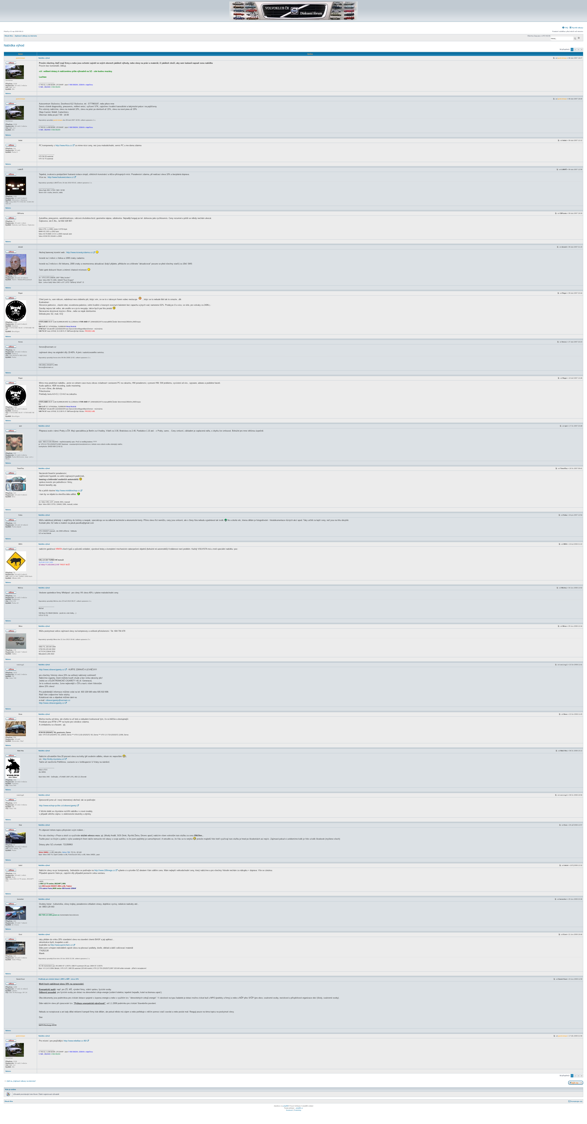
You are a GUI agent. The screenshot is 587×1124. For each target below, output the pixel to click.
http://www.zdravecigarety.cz (51, 669)
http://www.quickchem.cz (61, 945)
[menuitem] (565, 27)
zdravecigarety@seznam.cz (58, 700)
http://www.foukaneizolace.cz (61, 177)
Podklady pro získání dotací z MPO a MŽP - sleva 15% (59, 979)
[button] (581, 49)
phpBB (285, 1106)
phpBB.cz (299, 1108)
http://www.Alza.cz (63, 145)
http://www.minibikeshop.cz (68, 490)
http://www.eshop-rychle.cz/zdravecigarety (57, 805)
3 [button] (578, 49)
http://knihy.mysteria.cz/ (53, 759)
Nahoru (8, 93)
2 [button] (575, 49)
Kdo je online (10, 1089)
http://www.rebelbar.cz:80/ (75, 1041)
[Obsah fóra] (293, 19)
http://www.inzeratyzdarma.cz (79, 252)
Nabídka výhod (14, 45)
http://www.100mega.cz (104, 870)
